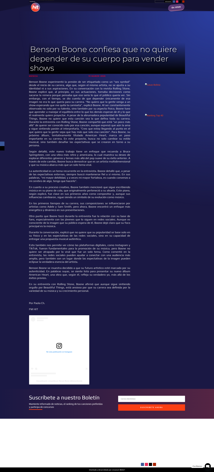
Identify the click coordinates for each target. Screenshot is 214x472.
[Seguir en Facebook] (174, 1)
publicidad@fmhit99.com (91, 446)
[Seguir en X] (180, 1)
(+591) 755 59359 (93, 450)
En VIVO (176, 7)
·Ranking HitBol (141, 448)
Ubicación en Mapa (90, 459)
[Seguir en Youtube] (183, 1)
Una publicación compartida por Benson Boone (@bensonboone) (59, 381)
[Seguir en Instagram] (177, 1)
